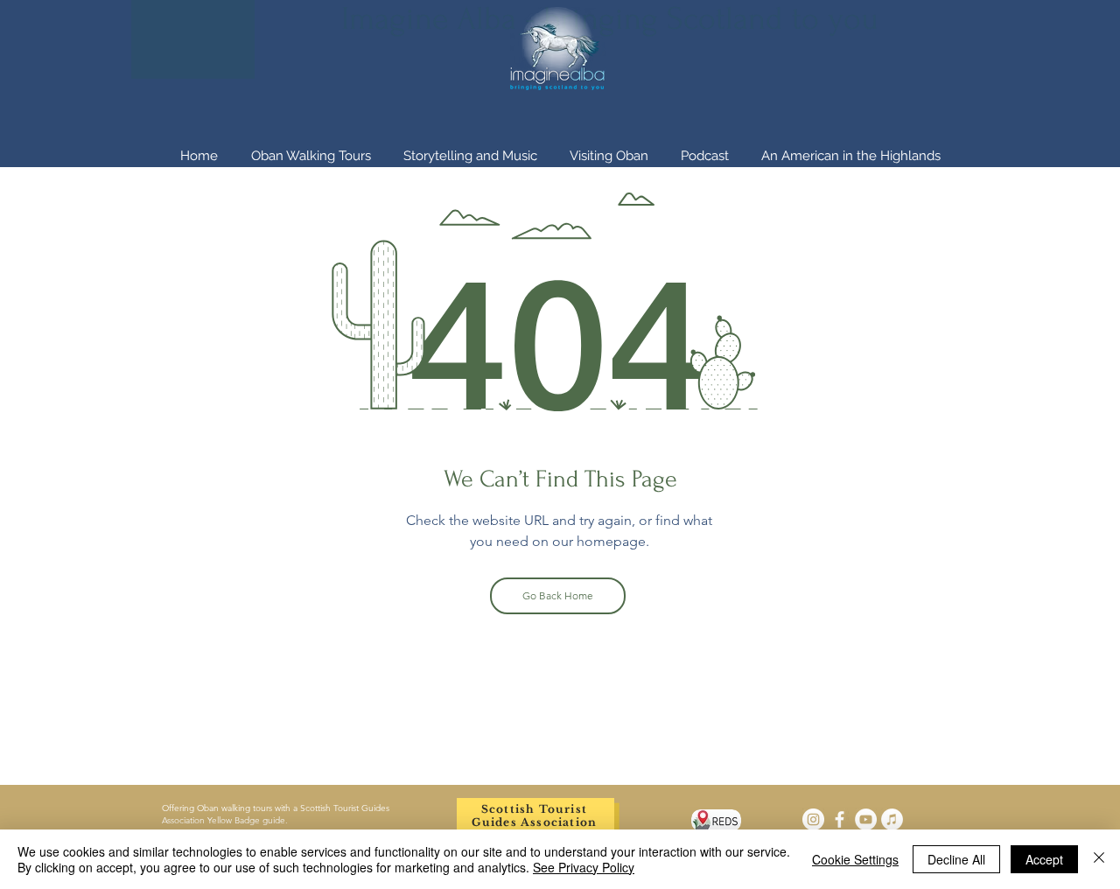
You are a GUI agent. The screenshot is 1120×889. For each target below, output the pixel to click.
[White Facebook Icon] (839, 819)
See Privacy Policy (583, 867)
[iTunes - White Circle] (892, 819)
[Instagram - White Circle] (813, 819)
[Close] (1099, 859)
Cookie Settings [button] (855, 859)
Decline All (956, 859)
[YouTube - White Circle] (866, 819)
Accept (1044, 859)
